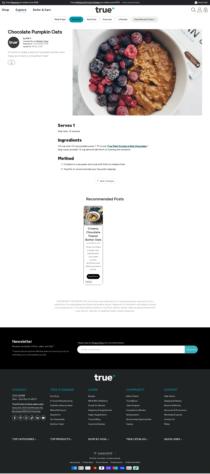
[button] (193, 10)
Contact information (132, 462)
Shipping (15, 2)
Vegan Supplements (97, 415)
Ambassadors (132, 415)
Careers (129, 424)
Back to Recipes (107, 181)
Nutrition (91, 19)
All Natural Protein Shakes (87, 2)
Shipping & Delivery (173, 401)
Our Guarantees (57, 419)
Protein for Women (96, 405)
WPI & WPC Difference (98, 401)
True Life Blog (94, 419)
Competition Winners (136, 410)
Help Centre (169, 396)
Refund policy (75, 462)
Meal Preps (60, 19)
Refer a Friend (132, 396)
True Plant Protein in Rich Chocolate (127, 146)
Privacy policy (88, 462)
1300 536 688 (18, 395)
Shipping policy (116, 462)
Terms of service (102, 462)
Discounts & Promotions (175, 410)
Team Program (133, 405)
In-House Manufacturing (61, 401)
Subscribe (191, 349)
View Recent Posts (144, 19)
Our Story (54, 396)
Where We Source (58, 410)
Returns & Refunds (172, 405)
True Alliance (132, 401)
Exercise (107, 19)
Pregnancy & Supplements (100, 410)
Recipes (76, 19)
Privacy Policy (98, 343)
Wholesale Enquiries (173, 415)
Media (167, 424)
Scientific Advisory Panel (61, 405)
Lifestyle (122, 19)
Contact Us (169, 419)
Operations (55, 415)
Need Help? (203, 2)
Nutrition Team (42, 41)
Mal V (28, 38)
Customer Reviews (96, 424)
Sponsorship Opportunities (138, 419)
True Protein (101, 458)
